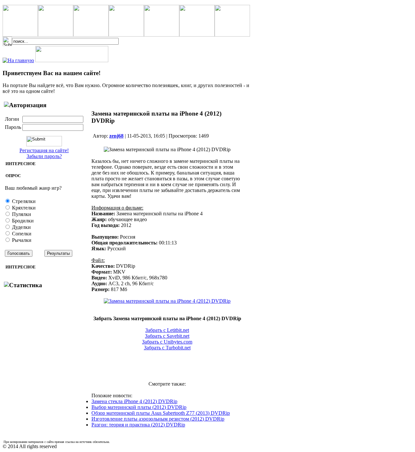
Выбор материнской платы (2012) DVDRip (138, 407)
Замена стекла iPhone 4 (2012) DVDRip (134, 401)
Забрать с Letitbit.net (167, 330)
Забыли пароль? (44, 156)
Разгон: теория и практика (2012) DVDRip (138, 424)
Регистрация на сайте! (44, 150)
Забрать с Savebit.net (167, 336)
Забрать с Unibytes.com (167, 342)
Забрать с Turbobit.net (167, 347)
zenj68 (116, 136)
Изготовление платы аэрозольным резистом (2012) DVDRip (157, 419)
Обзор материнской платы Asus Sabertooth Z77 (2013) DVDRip (160, 413)
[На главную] (18, 60)
